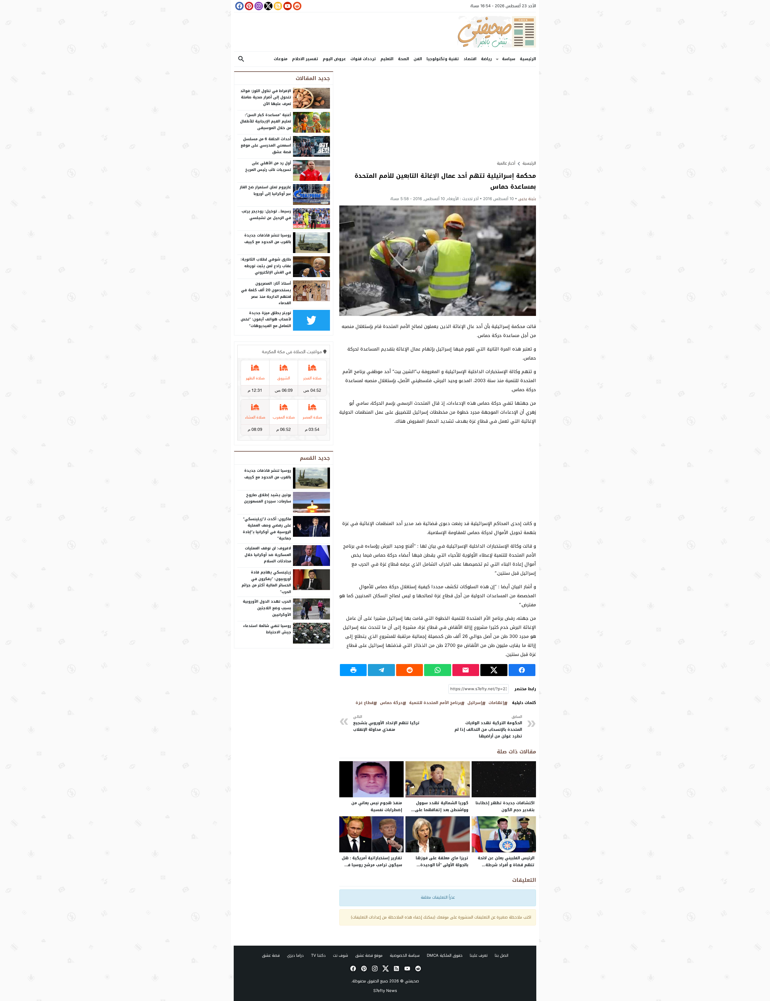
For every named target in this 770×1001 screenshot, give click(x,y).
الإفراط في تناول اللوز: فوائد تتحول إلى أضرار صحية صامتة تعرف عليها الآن (265, 97)
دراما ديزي (295, 955)
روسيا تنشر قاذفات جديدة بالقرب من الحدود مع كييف (267, 238)
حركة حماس (391, 703)
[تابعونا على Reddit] (296, 6)
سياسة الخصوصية (405, 955)
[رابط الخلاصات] (277, 6)
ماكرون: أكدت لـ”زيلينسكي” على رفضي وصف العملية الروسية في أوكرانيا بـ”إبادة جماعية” (267, 529)
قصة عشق (271, 955)
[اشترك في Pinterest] (248, 6)
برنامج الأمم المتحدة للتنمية (435, 703)
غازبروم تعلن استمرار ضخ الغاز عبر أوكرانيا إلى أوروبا (265, 190)
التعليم (386, 59)
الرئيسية (528, 59)
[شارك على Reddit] (409, 670)
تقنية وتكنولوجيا (443, 59)
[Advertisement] (437, 113)
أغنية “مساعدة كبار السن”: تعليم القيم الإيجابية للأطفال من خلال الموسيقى (265, 121)
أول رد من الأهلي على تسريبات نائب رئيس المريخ (268, 166)
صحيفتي (412, 981)
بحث (241, 59)
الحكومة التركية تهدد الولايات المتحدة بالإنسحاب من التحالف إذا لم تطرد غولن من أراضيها (488, 727)
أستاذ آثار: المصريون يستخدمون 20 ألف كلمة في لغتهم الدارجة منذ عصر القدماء (266, 293)
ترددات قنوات (363, 59)
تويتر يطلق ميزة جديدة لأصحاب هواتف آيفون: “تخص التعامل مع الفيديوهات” (266, 319)
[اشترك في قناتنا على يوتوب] (287, 6)
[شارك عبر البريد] (466, 670)
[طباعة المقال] (353, 670)
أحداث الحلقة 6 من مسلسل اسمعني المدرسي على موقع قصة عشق (266, 145)
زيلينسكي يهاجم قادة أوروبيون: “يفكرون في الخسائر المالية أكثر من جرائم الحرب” (266, 582)
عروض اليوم (334, 59)
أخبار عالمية (506, 163)
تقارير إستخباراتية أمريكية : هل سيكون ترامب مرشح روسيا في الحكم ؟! (372, 865)
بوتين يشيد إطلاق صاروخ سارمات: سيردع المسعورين (267, 498)
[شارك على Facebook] (522, 670)
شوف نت (340, 955)
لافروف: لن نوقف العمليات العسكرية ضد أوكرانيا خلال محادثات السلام (268, 554)
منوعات (281, 59)
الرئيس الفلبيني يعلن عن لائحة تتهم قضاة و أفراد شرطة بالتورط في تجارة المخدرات (506, 865)
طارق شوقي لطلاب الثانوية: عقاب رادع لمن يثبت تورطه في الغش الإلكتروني (266, 266)
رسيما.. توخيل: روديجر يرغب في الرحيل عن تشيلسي (266, 214)
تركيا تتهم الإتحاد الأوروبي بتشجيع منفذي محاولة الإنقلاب (386, 723)
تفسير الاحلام (305, 59)
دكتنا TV (318, 955)
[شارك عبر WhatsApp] (437, 670)
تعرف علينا (479, 955)
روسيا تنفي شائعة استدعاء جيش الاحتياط (267, 629)
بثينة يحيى (527, 198)
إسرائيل (474, 703)
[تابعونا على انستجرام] (258, 6)
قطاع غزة (365, 703)
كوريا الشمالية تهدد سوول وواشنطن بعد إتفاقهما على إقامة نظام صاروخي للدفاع (441, 809)
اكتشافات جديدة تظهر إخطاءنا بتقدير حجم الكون (505, 806)
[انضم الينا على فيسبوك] (239, 6)
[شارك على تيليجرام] (381, 670)
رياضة (486, 59)
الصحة (403, 59)
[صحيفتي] (385, 31)
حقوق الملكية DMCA (445, 955)
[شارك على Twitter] (494, 670)
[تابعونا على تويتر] (268, 6)
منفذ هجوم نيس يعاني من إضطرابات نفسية (376, 806)
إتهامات (496, 703)
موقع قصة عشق (369, 955)
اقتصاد (470, 59)
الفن (418, 59)
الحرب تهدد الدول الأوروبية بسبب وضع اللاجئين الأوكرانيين (267, 608)
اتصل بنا (501, 955)
